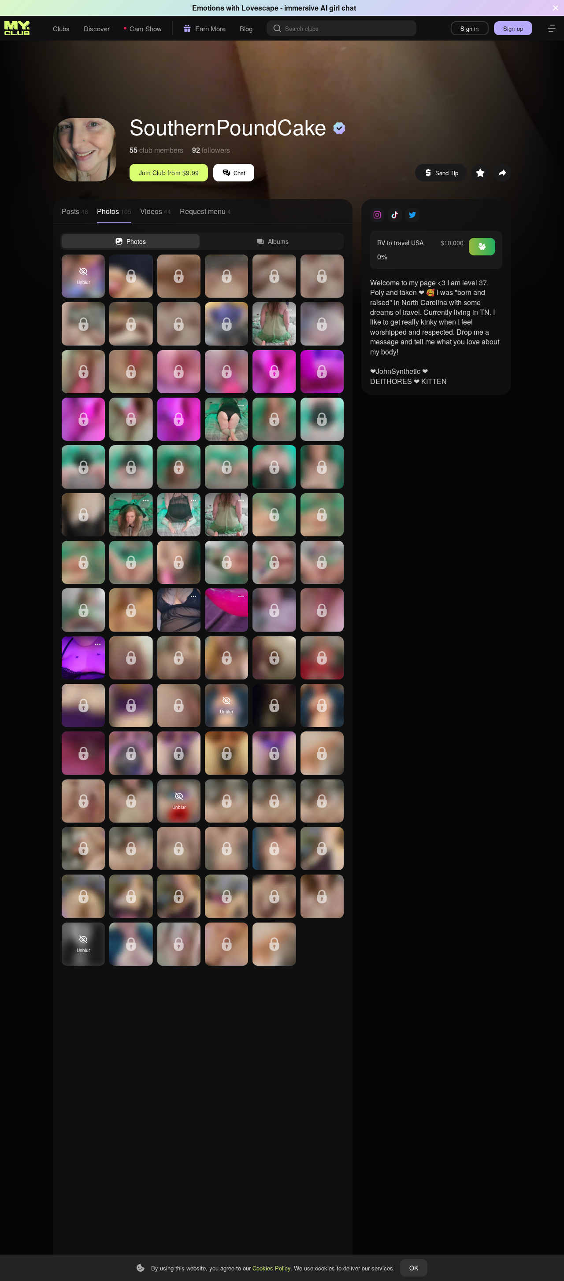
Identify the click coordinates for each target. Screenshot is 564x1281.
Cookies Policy (271, 1268)
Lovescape (259, 8)
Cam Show (146, 28)
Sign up (513, 28)
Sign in (469, 28)
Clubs (61, 28)
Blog (246, 28)
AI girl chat (338, 8)
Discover (97, 28)
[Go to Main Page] (17, 28)
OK (413, 1267)
